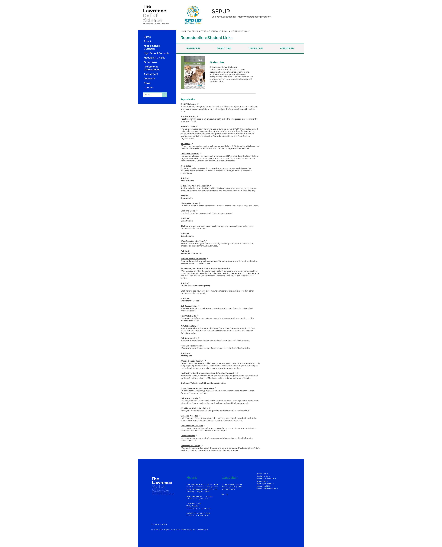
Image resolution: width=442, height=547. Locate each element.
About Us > (262, 474)
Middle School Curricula (152, 47)
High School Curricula (156, 53)
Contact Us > (263, 476)
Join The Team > (265, 484)
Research (149, 79)
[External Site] (157, 14)
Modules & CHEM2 (154, 58)
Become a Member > (266, 479)
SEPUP (221, 12)
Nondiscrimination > (267, 489)
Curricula (194, 31)
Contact (149, 88)
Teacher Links (256, 48)
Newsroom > (262, 481)
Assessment (151, 74)
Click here (185, 226)
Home (147, 37)
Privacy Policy (159, 524)
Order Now (150, 62)
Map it (225, 494)
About (147, 41)
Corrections (287, 48)
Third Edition (240, 31)
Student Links (224, 48)
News (147, 83)
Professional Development (152, 68)
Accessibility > (265, 486)
